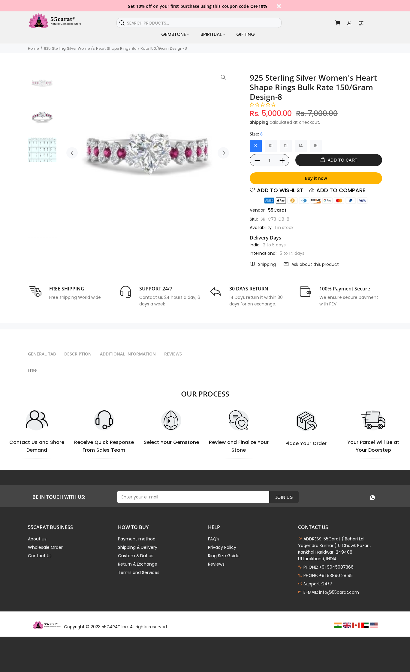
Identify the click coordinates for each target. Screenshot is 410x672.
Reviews (216, 564)
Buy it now (316, 178)
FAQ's (213, 539)
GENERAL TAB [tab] (42, 354)
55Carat (277, 210)
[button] (263, 105)
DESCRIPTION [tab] (78, 354)
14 (301, 146)
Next (223, 153)
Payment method (136, 539)
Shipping (259, 122)
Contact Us (40, 556)
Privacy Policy (222, 547)
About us (37, 539)
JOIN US (284, 497)
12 (286, 146)
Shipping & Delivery (137, 547)
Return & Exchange (137, 564)
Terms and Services (138, 572)
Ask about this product (315, 264)
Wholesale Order (45, 547)
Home (33, 48)
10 (271, 146)
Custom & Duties (135, 556)
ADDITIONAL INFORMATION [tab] (128, 354)
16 (316, 146)
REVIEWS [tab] (173, 354)
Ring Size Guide (224, 556)
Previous (72, 153)
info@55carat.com (339, 592)
